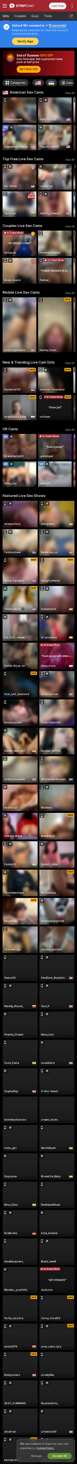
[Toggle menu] (4, 6)
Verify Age (25, 41)
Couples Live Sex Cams (22, 225)
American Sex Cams (27, 92)
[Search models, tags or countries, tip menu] (71, 16)
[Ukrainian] (51, 82)
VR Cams (10, 429)
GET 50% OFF (29, 69)
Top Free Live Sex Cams (23, 159)
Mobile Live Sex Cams (21, 292)
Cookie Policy (45, 1448)
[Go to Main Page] (23, 5)
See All (69, 93)
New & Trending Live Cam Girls (29, 362)
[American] (38, 82)
